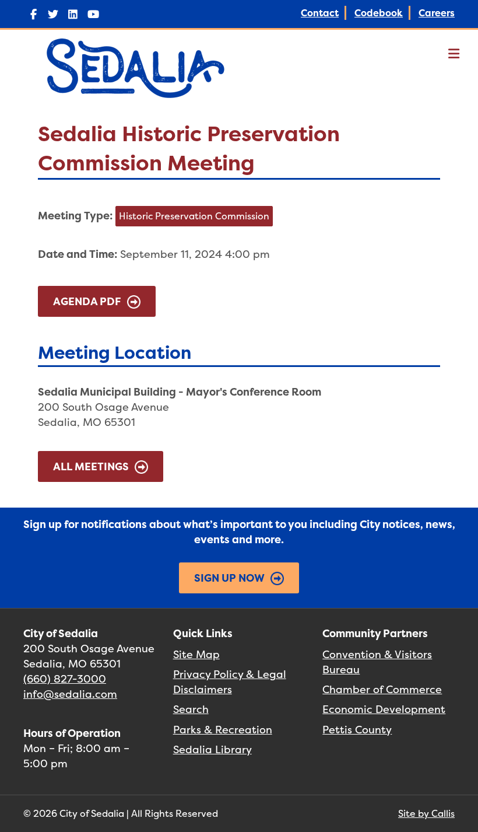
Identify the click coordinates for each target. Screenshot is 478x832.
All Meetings (91, 466)
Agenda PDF (87, 301)
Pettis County (357, 729)
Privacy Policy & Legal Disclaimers (229, 682)
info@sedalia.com (70, 694)
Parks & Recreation (222, 729)
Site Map (196, 654)
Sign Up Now (229, 578)
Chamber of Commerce (382, 689)
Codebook (378, 12)
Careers (437, 12)
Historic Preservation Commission (194, 215)
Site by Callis (426, 813)
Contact (320, 12)
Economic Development (383, 709)
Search (191, 709)
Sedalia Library (212, 749)
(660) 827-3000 (64, 679)
